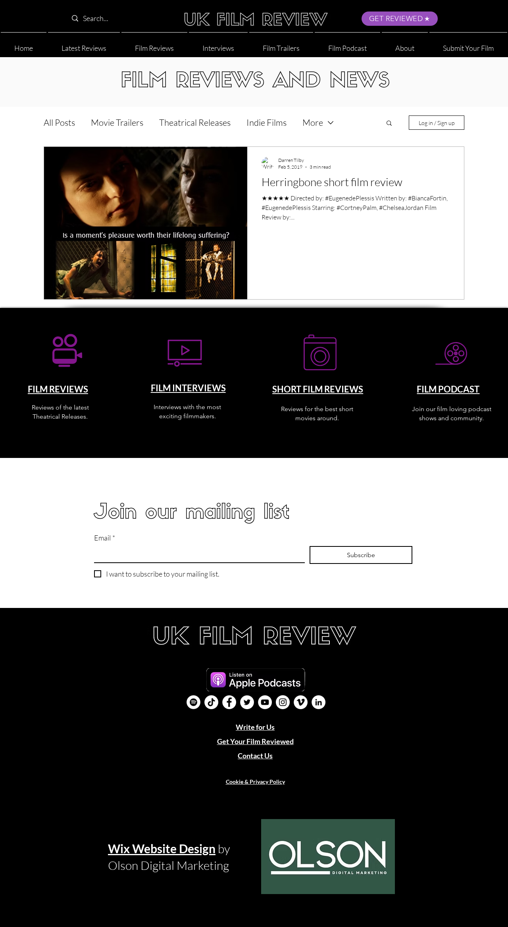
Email (104, 537)
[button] (405, 44)
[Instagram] (283, 702)
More (312, 122)
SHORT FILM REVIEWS (317, 389)
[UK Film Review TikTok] (211, 702)
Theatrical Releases (195, 122)
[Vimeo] (301, 702)
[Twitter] (247, 702)
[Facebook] (229, 702)
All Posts (59, 122)
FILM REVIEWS (58, 389)
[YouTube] (265, 702)
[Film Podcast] (193, 702)
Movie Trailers (117, 122)
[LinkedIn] (318, 702)
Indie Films (266, 122)
